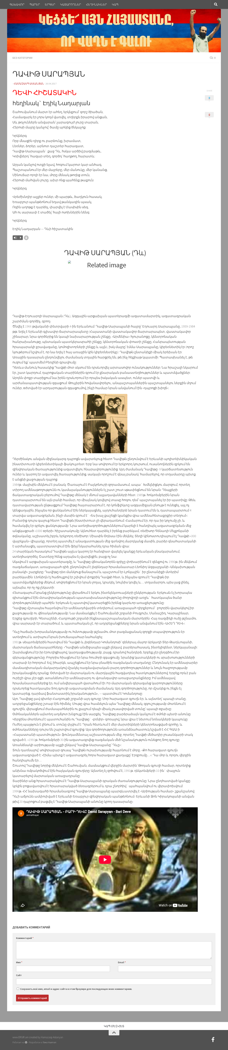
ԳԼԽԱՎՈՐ (17, 4)
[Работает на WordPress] (26, 1042)
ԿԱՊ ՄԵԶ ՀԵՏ (114, 1026)
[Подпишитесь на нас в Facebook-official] (213, 1039)
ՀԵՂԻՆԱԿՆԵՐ (96, 4)
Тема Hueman (49, 1042)
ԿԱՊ (115, 4)
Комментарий (24, 938)
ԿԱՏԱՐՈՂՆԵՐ (70, 4)
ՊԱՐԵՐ (34, 4)
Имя (19, 962)
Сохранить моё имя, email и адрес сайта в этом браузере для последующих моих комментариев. (76, 989)
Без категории (22, 57)
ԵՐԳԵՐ (50, 4)
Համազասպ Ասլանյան (29, 83)
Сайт (19, 975)
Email (122, 962)
